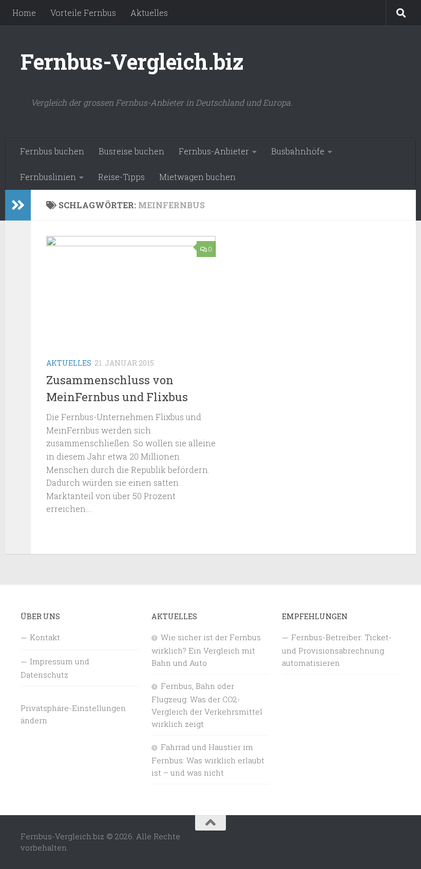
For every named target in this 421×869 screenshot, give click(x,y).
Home (24, 12)
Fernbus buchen (52, 151)
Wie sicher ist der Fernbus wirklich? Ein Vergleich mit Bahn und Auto (206, 650)
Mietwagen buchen (197, 176)
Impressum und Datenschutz (55, 668)
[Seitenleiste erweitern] (18, 205)
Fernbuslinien (48, 176)
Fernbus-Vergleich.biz (132, 61)
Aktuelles (149, 12)
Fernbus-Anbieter (214, 151)
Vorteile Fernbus (83, 12)
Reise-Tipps (121, 176)
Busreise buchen (131, 151)
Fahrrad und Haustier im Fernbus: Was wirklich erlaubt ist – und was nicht (207, 760)
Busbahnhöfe (297, 151)
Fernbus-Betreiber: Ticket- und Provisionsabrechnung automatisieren (337, 650)
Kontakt (45, 637)
